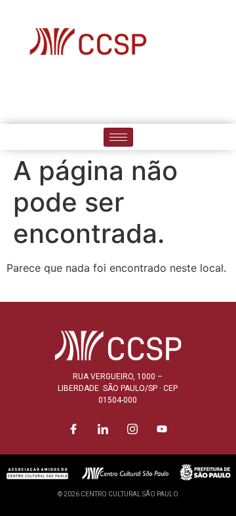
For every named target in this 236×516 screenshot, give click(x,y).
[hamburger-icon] (118, 137)
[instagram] (133, 95)
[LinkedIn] (103, 95)
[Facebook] (74, 95)
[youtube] (162, 95)
